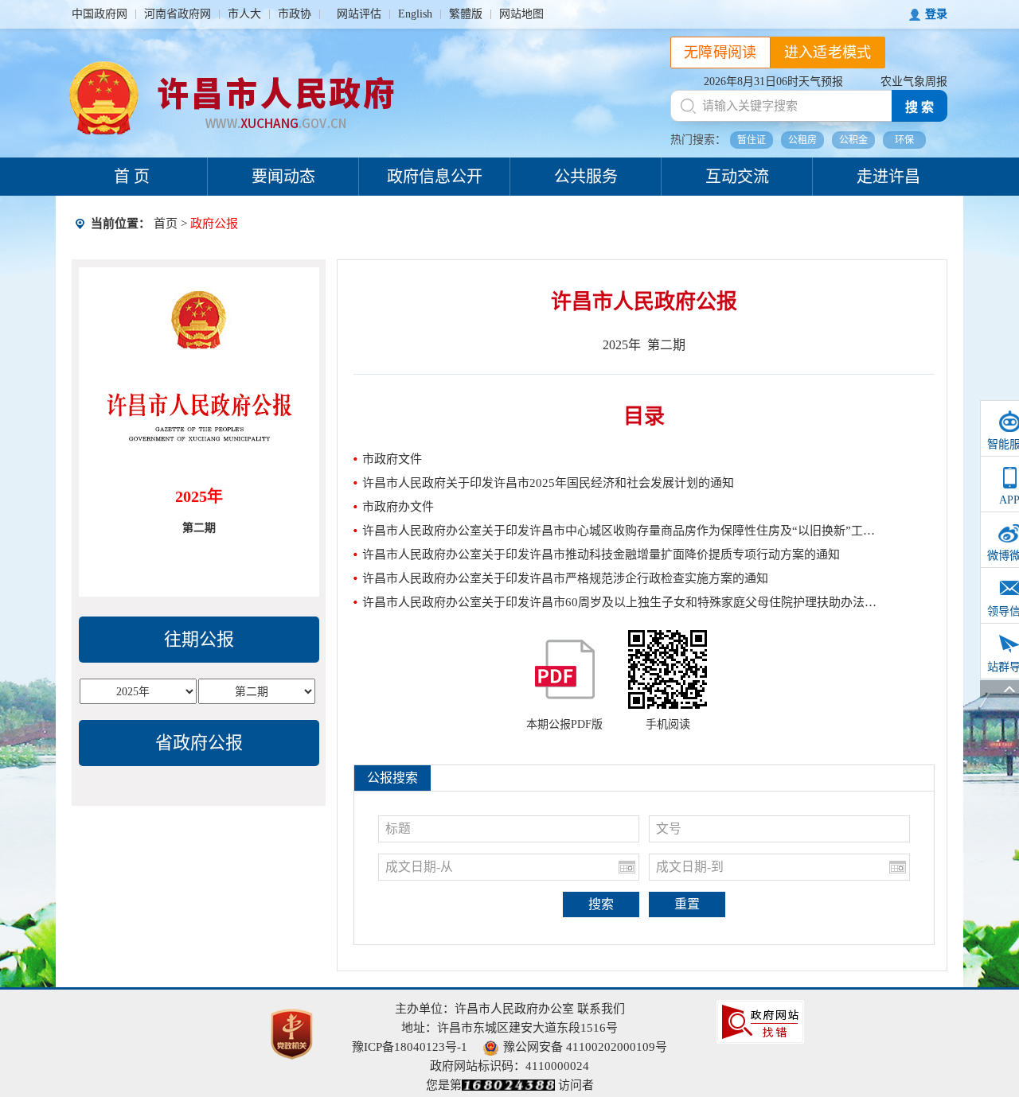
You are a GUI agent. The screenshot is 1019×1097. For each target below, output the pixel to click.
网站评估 (359, 14)
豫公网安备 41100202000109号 (585, 1047)
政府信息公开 (434, 176)
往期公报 (199, 639)
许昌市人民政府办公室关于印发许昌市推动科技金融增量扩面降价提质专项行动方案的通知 (601, 554)
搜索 (601, 904)
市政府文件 (392, 459)
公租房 (802, 140)
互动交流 (737, 176)
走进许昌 (888, 176)
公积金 (853, 140)
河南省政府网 (177, 14)
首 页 (132, 176)
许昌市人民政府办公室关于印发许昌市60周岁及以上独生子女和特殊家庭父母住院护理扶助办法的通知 (619, 602)
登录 (936, 14)
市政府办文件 (398, 506)
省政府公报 (199, 743)
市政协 (294, 14)
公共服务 (586, 176)
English (415, 14)
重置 (687, 904)
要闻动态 (283, 176)
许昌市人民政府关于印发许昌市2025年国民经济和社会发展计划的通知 (548, 483)
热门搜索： (698, 140)
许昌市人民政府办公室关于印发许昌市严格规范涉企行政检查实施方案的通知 (565, 578)
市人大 (244, 14)
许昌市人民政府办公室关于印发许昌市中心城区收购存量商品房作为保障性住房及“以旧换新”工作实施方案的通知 (619, 530)
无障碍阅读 (720, 52)
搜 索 (919, 107)
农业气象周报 (913, 82)
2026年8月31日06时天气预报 (773, 82)
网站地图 (521, 14)
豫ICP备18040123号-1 (409, 1047)
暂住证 (751, 140)
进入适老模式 (828, 52)
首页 (166, 223)
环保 (904, 140)
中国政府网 (99, 14)
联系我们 (601, 1008)
